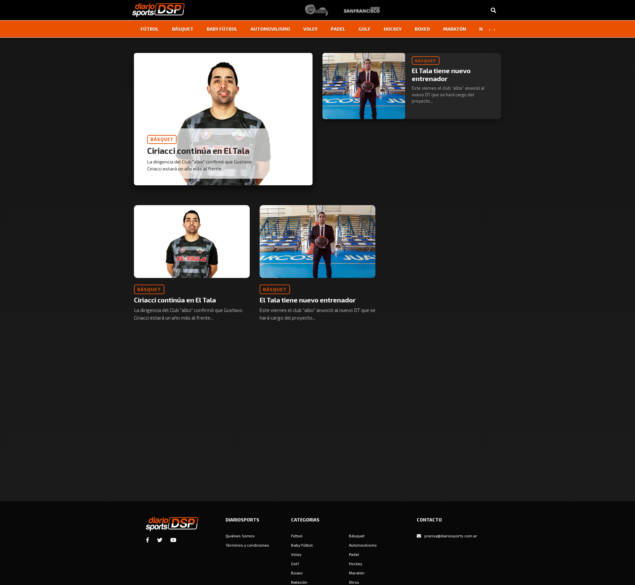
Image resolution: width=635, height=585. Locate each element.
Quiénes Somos (240, 535)
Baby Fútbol (222, 29)
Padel (338, 29)
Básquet (182, 29)
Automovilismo (270, 29)
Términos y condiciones (247, 545)
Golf (364, 29)
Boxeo (422, 29)
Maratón (454, 29)
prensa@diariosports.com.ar (450, 535)
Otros (354, 582)
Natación (299, 582)
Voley (310, 29)
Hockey (393, 29)
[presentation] (489, 29)
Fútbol (150, 29)
